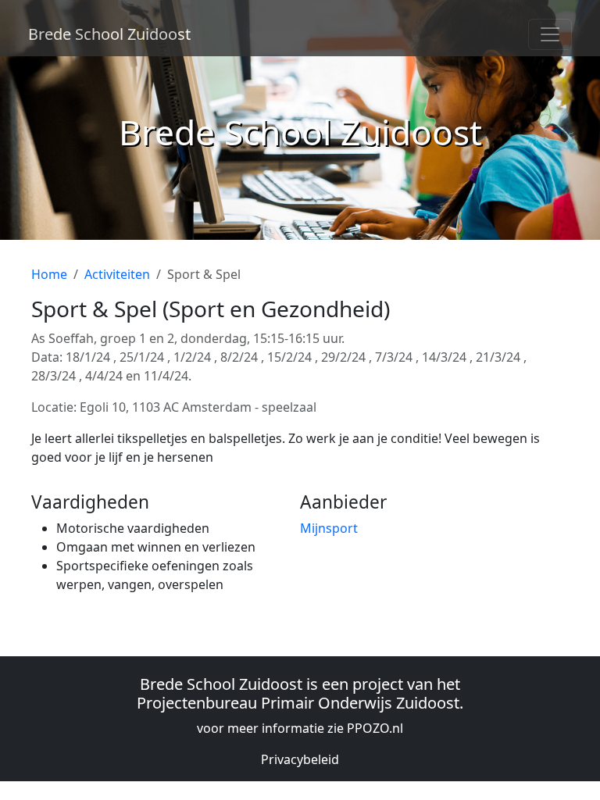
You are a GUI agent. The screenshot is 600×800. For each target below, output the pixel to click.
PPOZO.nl (375, 728)
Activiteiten (117, 274)
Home (49, 274)
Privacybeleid (300, 759)
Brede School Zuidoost (109, 34)
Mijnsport (329, 528)
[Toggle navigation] (550, 34)
